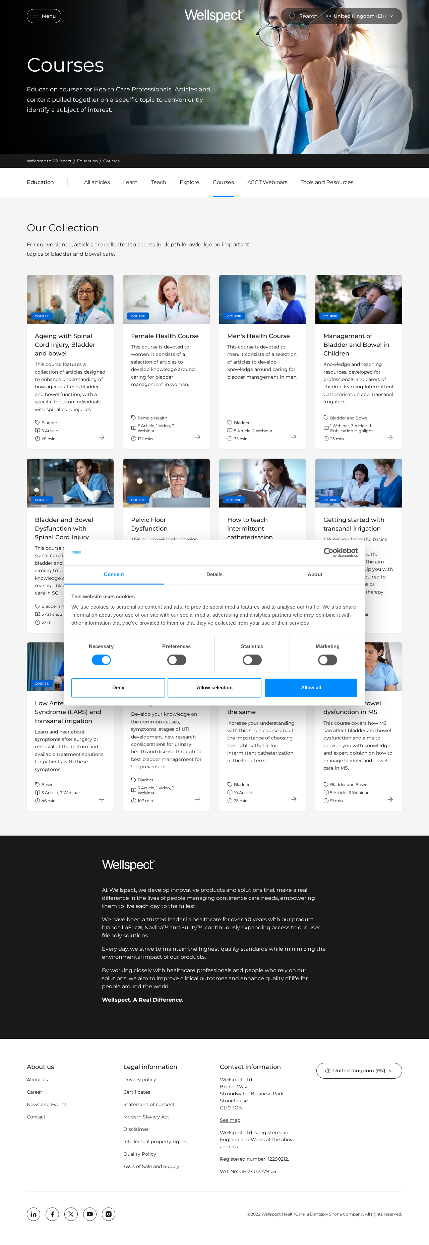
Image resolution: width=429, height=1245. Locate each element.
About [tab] (315, 574)
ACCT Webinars (267, 182)
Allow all (311, 688)
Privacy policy (139, 1080)
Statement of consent (149, 1104)
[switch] (176, 659)
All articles (97, 182)
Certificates (136, 1092)
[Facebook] (52, 1214)
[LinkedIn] (33, 1214)
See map (230, 1120)
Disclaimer (136, 1129)
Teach (158, 182)
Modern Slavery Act (146, 1117)
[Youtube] (90, 1214)
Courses (223, 182)
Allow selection (215, 688)
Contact (36, 1117)
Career (34, 1092)
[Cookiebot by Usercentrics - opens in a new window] (328, 552)
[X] (71, 1214)
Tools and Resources (327, 182)
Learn (130, 182)
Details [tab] (214, 574)
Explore (189, 182)
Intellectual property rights (155, 1142)
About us (37, 1080)
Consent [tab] (114, 574)
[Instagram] (108, 1214)
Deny (118, 688)
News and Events (47, 1104)
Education (40, 183)
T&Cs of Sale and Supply (151, 1166)
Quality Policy (139, 1154)
